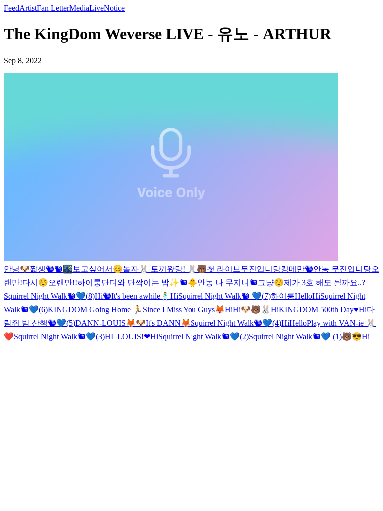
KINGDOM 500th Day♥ (319, 309)
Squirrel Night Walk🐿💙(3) (59, 336)
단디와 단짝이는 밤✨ (140, 282)
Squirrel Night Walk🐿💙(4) (236, 323)
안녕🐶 (17, 269)
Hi (99, 296)
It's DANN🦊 (168, 323)
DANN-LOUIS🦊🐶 (110, 323)
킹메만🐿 (297, 269)
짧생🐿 (42, 269)
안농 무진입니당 (342, 269)
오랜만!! (62, 282)
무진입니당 (261, 269)
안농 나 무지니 (223, 282)
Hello (303, 296)
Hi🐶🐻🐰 (252, 309)
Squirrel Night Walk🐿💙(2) (203, 336)
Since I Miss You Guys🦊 (184, 309)
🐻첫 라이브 (219, 269)
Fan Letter (53, 8)
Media (79, 8)
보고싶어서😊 (98, 269)
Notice (114, 8)
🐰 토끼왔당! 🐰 (168, 269)
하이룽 (89, 282)
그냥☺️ (271, 282)
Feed (11, 8)
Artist (28, 8)
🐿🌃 (63, 269)
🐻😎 (352, 336)
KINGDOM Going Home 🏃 (95, 309)
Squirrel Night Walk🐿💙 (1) (295, 336)
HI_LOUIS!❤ (127, 336)
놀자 (131, 269)
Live (96, 8)
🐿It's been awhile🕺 (136, 296)
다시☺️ (35, 282)
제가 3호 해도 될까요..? (324, 282)
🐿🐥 (188, 282)
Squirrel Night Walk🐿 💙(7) (224, 296)
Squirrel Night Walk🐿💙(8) (49, 296)
